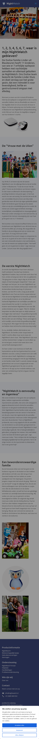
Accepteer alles (19, 725)
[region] (19, 722)
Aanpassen (19, 730)
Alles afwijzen (19, 735)
